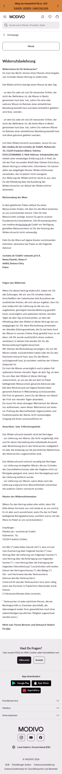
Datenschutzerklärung (44, 764)
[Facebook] (40, 737)
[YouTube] (31, 737)
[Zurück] (4, 6)
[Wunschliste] (50, 16)
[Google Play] (20, 683)
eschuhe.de (25, 224)
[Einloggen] (42, 16)
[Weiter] (57, 6)
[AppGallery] (31, 690)
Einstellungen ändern (21, 764)
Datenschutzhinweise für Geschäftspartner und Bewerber (31, 769)
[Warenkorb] (57, 16)
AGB (7, 764)
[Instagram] (21, 737)
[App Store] (41, 683)
